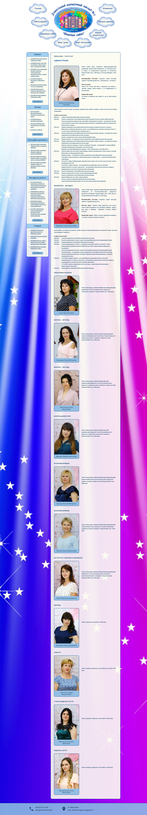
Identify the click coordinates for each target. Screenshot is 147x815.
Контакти (107, 8)
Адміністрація (40, 21)
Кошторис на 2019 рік (36, 129)
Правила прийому (105, 21)
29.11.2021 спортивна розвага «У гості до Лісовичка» (39, 85)
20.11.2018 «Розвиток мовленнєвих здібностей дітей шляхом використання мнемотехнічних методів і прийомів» (38, 186)
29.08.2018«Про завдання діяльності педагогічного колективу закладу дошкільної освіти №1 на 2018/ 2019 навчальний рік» (38, 195)
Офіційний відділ (47, 34)
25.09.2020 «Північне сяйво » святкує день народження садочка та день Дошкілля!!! (38, 242)
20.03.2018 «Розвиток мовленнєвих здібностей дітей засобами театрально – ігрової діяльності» (38, 204)
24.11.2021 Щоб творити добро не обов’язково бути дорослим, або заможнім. (38, 91)
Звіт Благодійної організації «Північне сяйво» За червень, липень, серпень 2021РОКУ (39, 158)
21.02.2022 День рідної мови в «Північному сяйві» (39, 59)
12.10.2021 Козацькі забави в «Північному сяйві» (38, 96)
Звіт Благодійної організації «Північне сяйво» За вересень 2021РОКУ (38, 152)
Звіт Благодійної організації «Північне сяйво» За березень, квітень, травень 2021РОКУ (38, 165)
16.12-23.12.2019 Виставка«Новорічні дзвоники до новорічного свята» (38, 114)
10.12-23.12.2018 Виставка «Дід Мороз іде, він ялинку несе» (38, 125)
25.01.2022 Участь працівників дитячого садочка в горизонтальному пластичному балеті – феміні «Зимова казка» (39, 73)
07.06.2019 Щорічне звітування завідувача (37, 120)
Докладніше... (38, 101)
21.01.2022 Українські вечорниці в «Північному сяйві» (37, 80)
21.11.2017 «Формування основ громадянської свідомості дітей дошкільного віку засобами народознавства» (38, 212)
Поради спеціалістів (97, 34)
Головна (37, 8)
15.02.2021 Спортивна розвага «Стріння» (39, 237)
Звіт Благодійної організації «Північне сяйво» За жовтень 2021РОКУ (39, 146)
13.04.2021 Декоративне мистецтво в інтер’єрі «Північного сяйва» (37, 232)
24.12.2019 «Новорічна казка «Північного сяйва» (38, 247)
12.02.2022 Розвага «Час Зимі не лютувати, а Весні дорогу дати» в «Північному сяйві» (38, 65)
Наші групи (63, 42)
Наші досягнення (82, 42)
